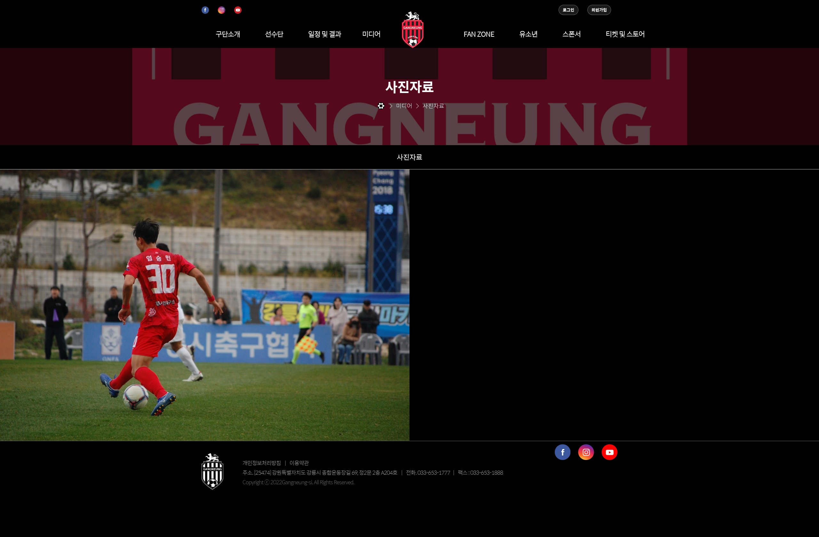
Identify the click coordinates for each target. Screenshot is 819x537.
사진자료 (409, 157)
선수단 (274, 33)
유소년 (528, 33)
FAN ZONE (479, 33)
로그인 (568, 10)
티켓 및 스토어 (625, 33)
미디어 (371, 33)
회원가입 (599, 10)
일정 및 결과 (324, 33)
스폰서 (571, 33)
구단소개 (228, 33)
